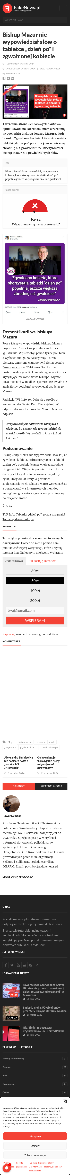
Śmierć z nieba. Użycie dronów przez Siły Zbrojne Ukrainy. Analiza (45, 1009)
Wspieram (35, 620)
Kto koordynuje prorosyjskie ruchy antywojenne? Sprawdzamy (48, 762)
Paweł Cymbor (53, 68)
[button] (65, 1101)
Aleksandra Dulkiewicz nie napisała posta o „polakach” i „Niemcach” (18, 762)
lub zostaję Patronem (42, 560)
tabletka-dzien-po (49, 747)
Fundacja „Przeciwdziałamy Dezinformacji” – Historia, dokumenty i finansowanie (46, 1166)
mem (45, 128)
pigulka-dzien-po (28, 747)
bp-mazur (40, 742)
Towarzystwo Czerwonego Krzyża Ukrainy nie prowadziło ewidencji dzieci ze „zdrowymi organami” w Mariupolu (44, 990)
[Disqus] (35, 693)
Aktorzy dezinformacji (34, 1058)
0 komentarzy (13, 73)
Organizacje (34, 1084)
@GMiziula (10, 353)
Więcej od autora (51, 786)
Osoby (34, 1092)
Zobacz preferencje (35, 1155)
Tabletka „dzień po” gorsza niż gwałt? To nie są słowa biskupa (34, 517)
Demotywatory (12, 367)
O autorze (19, 786)
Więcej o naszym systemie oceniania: (34, 224)
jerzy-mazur (10, 747)
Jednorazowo (14, 560)
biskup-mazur (25, 742)
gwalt (52, 742)
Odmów (35, 1145)
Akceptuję (35, 1136)
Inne (34, 1075)
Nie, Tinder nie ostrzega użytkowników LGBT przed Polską (43, 1029)
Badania (34, 1067)
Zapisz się (9, 634)
